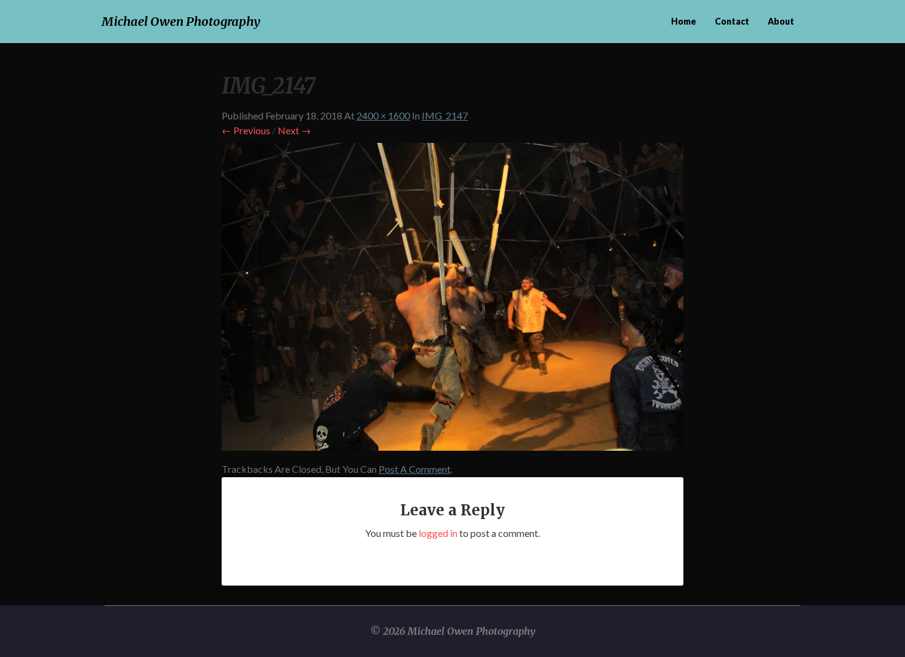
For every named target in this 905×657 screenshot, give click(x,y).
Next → (294, 130)
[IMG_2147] (452, 300)
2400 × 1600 (383, 115)
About (781, 21)
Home (683, 21)
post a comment (415, 469)
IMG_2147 (445, 115)
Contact (732, 21)
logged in (438, 533)
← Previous (246, 130)
